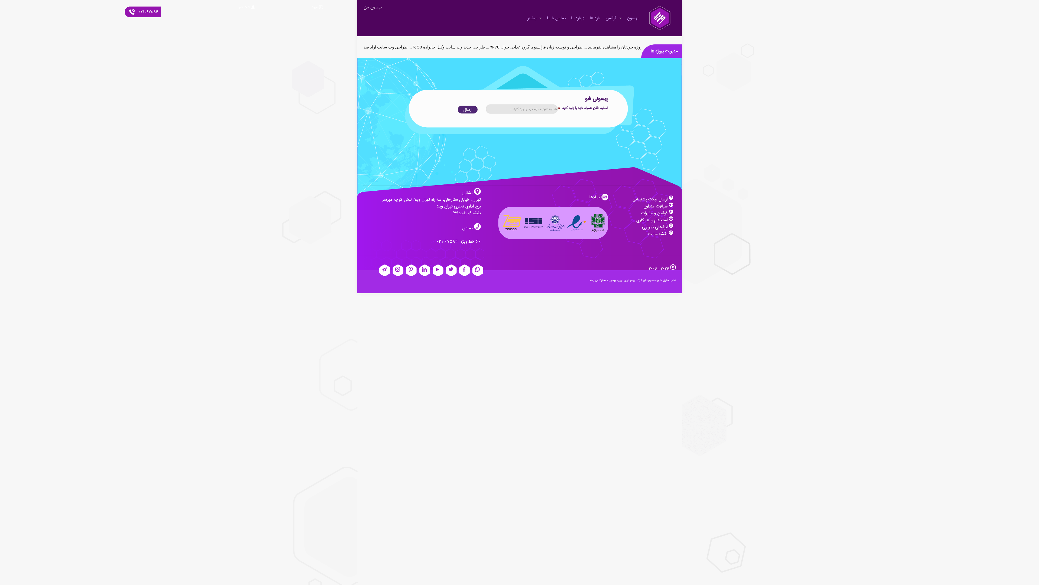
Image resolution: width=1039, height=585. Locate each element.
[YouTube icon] (438, 270)
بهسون (612, 280)
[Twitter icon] (451, 270)
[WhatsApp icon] (478, 270)
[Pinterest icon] (411, 270)
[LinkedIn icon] (425, 270)
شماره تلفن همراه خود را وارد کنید (583, 108)
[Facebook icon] (464, 270)
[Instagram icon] (398, 270)
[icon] (385, 270)
